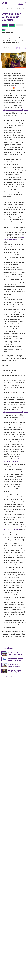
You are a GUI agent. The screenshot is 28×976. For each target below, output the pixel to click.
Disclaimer (4, 29)
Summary (4, 25)
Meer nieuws (6, 677)
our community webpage (11, 529)
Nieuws (3, 8)
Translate (11, 25)
